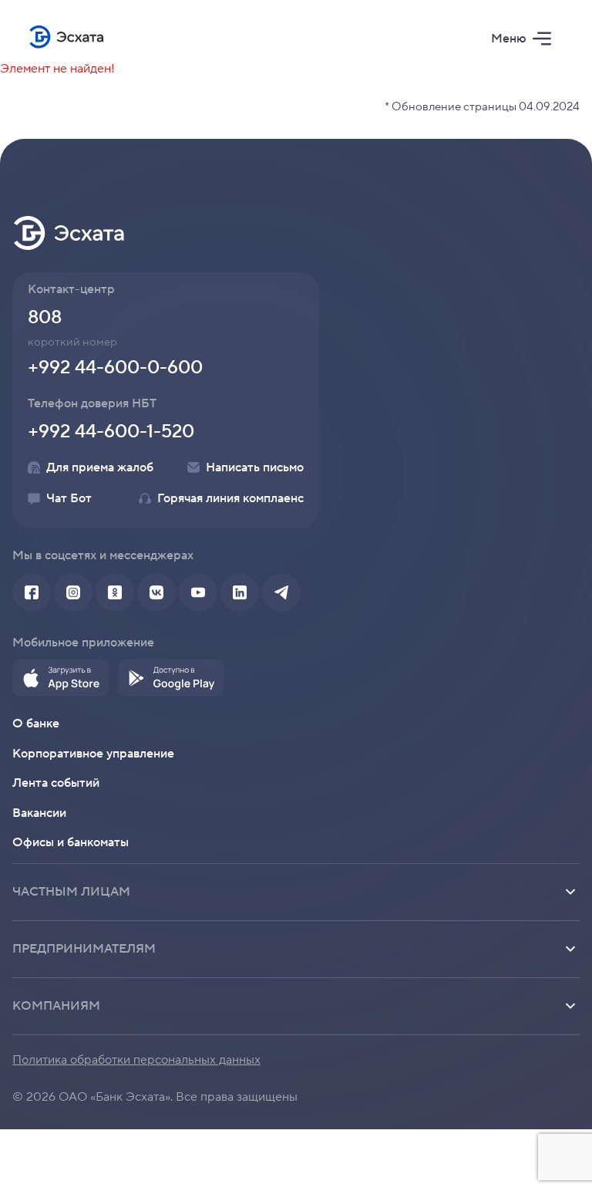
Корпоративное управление (93, 753)
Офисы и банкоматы (70, 842)
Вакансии (39, 813)
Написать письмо (255, 467)
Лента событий (55, 783)
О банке (35, 723)
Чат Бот (69, 498)
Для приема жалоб (99, 467)
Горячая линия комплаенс (230, 498)
